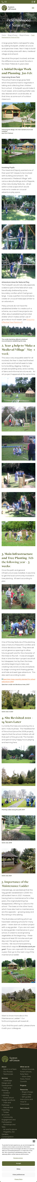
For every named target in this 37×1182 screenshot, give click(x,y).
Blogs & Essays (12, 35)
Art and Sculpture (10, 1129)
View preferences (19, 1174)
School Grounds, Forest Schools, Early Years (27, 1072)
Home (4, 35)
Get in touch (24, 1108)
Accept (18, 1163)
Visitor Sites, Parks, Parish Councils (25, 1079)
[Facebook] (34, 2)
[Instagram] (32, 2)
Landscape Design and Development (7, 1083)
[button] (34, 1141)
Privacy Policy (18, 1179)
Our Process (8, 1072)
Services (5, 1078)
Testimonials (8, 1074)
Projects (23, 1085)
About (4, 1067)
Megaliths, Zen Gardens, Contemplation (8, 1134)
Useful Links (26, 1094)
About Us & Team (10, 1069)
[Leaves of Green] (9, 8)
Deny (18, 1169)
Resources (24, 1089)
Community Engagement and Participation (8, 1120)
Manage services (18, 1158)
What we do (24, 1067)
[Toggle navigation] (33, 8)
